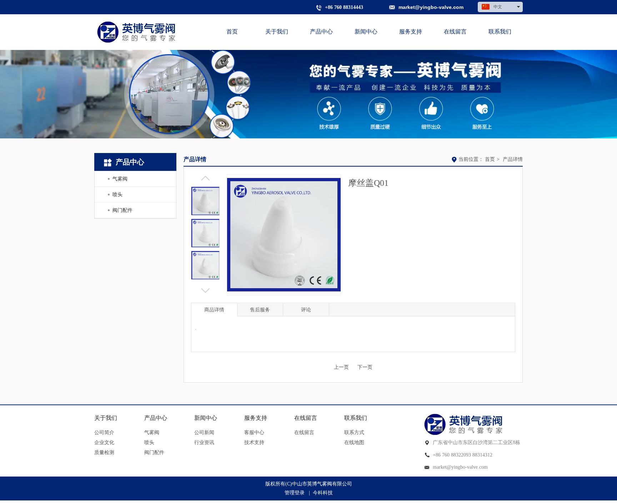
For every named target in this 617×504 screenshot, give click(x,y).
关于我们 (105, 418)
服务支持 (255, 418)
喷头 (149, 442)
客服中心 (254, 432)
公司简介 (104, 432)
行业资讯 (204, 442)
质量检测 (104, 452)
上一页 (341, 367)
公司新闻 (204, 432)
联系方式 (354, 432)
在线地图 (354, 442)
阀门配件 (154, 452)
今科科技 (323, 492)
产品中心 (155, 418)
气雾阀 (151, 432)
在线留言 (305, 418)
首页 (490, 159)
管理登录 (295, 492)
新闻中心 (205, 418)
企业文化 (104, 442)
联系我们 (355, 418)
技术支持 (254, 442)
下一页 (364, 367)
